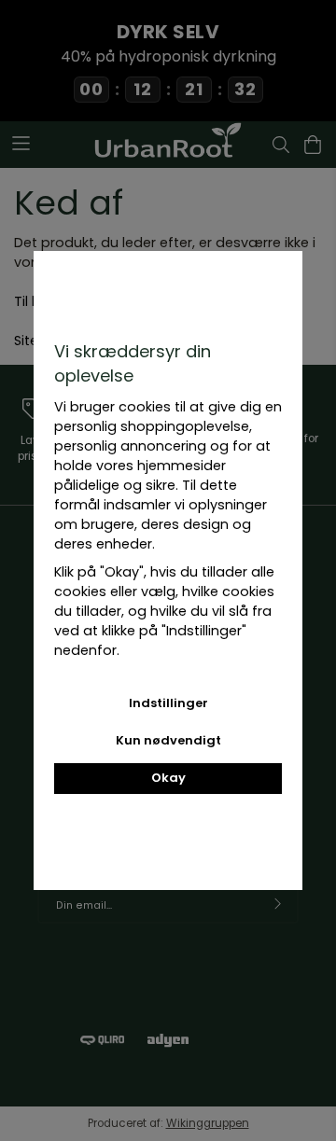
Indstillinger (168, 703)
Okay (168, 777)
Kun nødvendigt (168, 740)
